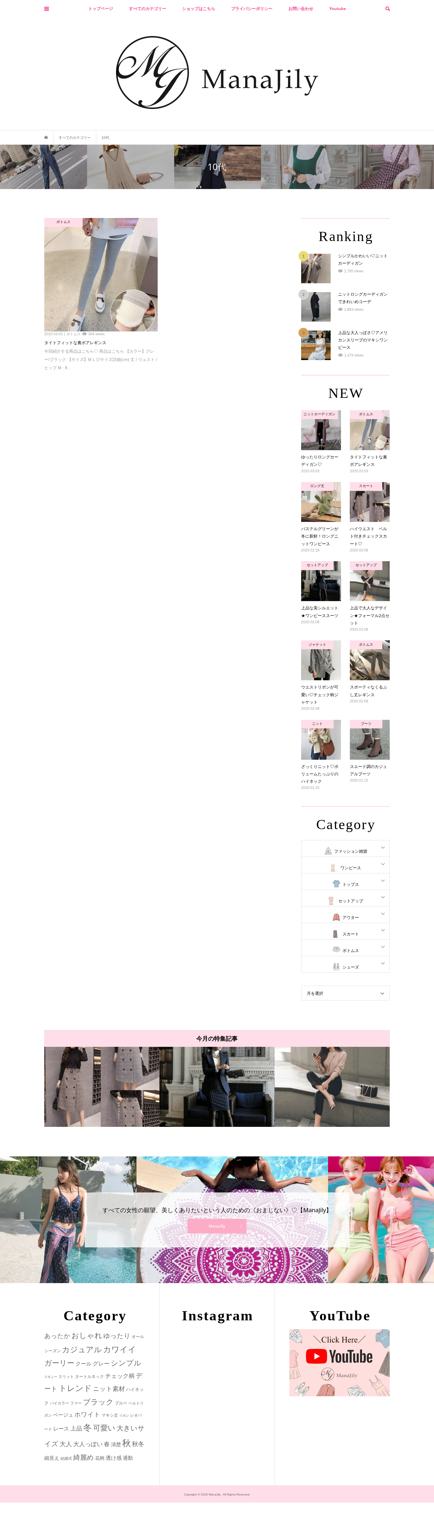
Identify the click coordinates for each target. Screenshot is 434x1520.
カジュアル (82, 1349)
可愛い (104, 1428)
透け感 (114, 1458)
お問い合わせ (300, 8)
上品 (76, 1428)
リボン (124, 1415)
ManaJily (217, 1226)
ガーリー (59, 1363)
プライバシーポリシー (252, 8)
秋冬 (138, 1444)
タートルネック (89, 1376)
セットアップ (350, 901)
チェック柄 (120, 1376)
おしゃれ (86, 1336)
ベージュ (63, 1415)
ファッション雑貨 (350, 851)
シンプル (126, 1363)
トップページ (100, 8)
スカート (350, 934)
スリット (66, 1376)
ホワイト (87, 1414)
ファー (76, 1403)
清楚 (116, 1444)
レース (61, 1429)
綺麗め (83, 1457)
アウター (350, 917)
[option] (101, 1087)
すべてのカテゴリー (147, 8)
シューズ (350, 967)
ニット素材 (109, 1388)
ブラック (98, 1402)
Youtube (337, 8)
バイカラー (59, 1403)
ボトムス (350, 950)
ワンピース (350, 867)
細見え (51, 1458)
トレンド (75, 1388)
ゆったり (116, 1336)
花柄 (100, 1458)
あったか (57, 1335)
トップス (350, 884)
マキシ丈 (110, 1415)
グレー (101, 1363)
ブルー (121, 1403)
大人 (66, 1444)
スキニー (50, 1377)
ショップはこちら (198, 8)
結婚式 (66, 1458)
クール (84, 1364)
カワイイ (119, 1349)
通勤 (128, 1458)
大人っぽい (88, 1444)
